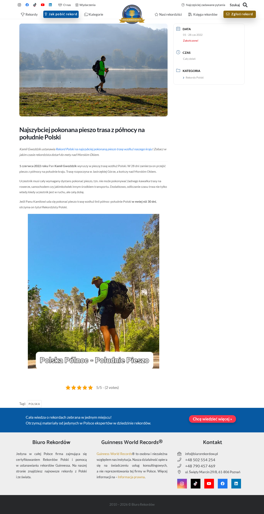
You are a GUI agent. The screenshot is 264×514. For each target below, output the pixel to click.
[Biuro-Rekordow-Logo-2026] (132, 14)
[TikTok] (35, 5)
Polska (34, 404)
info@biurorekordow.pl (201, 454)
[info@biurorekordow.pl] (181, 454)
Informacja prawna (131, 477)
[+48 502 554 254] (181, 460)
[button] (245, 5)
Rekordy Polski (195, 77)
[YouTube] (42, 5)
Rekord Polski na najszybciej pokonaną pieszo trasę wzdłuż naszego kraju (104, 149)
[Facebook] (27, 5)
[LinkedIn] (50, 5)
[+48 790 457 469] (181, 466)
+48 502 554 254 (200, 459)
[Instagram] (19, 5)
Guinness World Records (114, 454)
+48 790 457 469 (200, 466)
